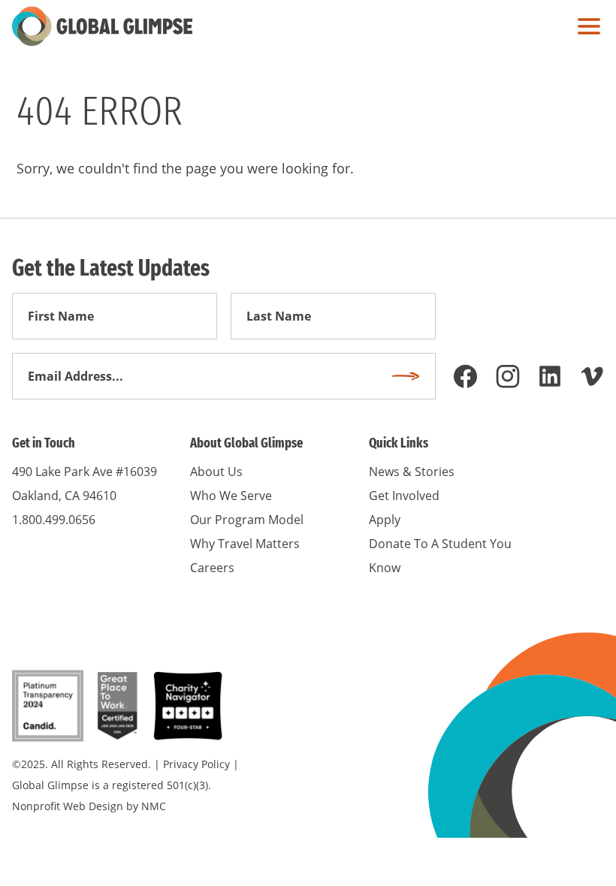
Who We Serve (231, 495)
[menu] (585, 26)
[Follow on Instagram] (508, 376)
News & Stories (411, 471)
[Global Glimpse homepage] (102, 26)
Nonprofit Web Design (67, 806)
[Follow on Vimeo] (592, 376)
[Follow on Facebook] (466, 376)
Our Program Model (246, 519)
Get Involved (404, 495)
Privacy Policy (196, 764)
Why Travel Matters (245, 543)
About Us (216, 471)
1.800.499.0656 (53, 519)
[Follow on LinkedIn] (550, 376)
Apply (384, 519)
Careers (212, 567)
